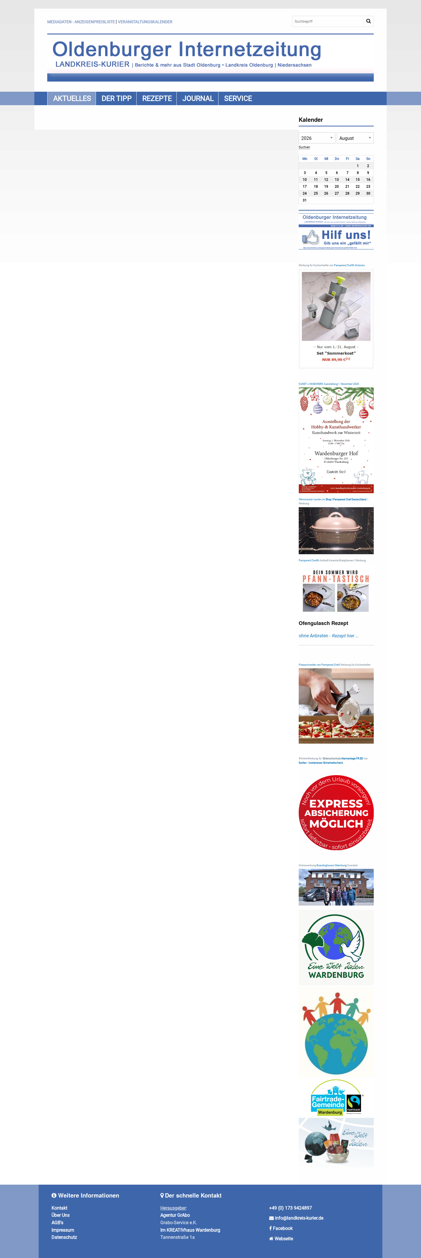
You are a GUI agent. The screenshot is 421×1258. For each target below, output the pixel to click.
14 (347, 180)
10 (305, 180)
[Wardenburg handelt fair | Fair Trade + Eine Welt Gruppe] (336, 1097)
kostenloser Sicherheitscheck (326, 762)
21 (347, 187)
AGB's (57, 1222)
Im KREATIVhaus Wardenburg (190, 1230)
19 (326, 187)
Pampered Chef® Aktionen (349, 265)
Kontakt (59, 1208)
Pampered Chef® (309, 560)
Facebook (283, 1228)
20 (337, 187)
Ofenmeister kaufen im (312, 499)
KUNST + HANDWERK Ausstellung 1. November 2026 (329, 384)
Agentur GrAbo (175, 1215)
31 (305, 200)
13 (337, 180)
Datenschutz (64, 1237)
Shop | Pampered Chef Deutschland (346, 499)
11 (316, 180)
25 (316, 193)
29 (358, 193)
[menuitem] (71, 98)
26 (326, 193)
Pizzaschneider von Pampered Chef (319, 664)
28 (347, 193)
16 (368, 180)
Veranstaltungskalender (145, 21)
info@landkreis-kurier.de (298, 1218)
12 (326, 180)
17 (305, 187)
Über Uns (61, 1215)
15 (358, 180)
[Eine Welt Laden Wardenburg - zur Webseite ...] (336, 947)
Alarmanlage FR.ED (352, 758)
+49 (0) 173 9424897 (290, 1208)
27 (337, 193)
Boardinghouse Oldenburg (331, 865)
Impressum (63, 1230)
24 (305, 193)
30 (368, 193)
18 (316, 187)
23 (368, 187)
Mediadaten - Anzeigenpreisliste (81, 21)
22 (358, 187)
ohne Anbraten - (329, 635)
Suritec (303, 762)
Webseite (284, 1238)
